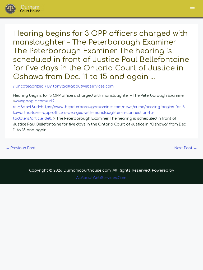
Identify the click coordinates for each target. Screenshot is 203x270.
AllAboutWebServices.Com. (101, 178)
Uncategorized (30, 86)
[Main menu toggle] (192, 8)
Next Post (185, 148)
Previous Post (21, 148)
